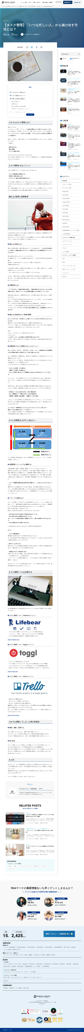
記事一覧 (41, 788)
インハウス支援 (7, 949)
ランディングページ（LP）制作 (11, 954)
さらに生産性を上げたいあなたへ (20, 112)
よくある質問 (19, 988)
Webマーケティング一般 (39, 866)
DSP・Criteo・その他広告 (69, 947)
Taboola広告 (65, 216)
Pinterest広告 (65, 227)
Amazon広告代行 (49, 947)
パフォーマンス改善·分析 (68, 237)
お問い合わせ (26, 988)
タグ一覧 (10, 1029)
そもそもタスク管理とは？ (19, 92)
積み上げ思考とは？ (16, 101)
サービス (30, 2)
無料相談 (67, 2)
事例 (34, 2)
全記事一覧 (5, 1029)
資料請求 (77, 2)
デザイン (64, 248)
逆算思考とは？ (15, 103)
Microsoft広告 (65, 219)
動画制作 (30, 954)
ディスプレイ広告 (66, 188)
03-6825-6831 (59, 1)
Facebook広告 (66, 198)
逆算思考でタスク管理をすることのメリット (21, 108)
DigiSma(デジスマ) (16, 949)
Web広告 (64, 180)
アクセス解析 (65, 251)
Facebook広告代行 (21, 947)
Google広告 (65, 191)
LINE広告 (64, 223)
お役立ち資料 (45, 2)
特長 (26, 2)
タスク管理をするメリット (19, 95)
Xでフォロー (64, 59)
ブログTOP (8, 6)
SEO (10, 866)
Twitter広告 (65, 212)
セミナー (64, 276)
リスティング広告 (66, 184)
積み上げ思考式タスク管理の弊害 (18, 106)
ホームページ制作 (23, 954)
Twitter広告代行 (40, 947)
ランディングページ (67, 244)
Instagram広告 (66, 202)
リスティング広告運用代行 (10, 947)
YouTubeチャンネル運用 (39, 954)
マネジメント (25, 6)
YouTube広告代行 (31, 947)
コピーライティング (67, 241)
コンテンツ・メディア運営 (16, 6)
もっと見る (30, 114)
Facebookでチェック (76, 59)
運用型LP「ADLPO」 (51, 954)
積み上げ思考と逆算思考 (18, 98)
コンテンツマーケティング (25, 866)
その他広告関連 (66, 234)
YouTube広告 (65, 205)
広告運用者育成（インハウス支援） (71, 230)
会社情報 (50, 2)
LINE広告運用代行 (58, 947)
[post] (79, 54)
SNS (15, 866)
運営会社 (6, 988)
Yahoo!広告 (65, 195)
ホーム (22, 2)
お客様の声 (11, 988)
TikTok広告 (65, 209)
